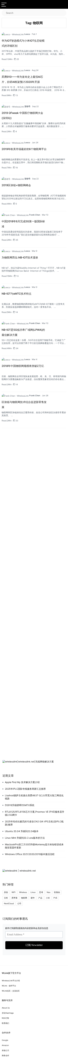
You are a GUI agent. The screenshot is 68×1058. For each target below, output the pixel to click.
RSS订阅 (5, 1018)
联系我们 (5, 1023)
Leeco (27, 34)
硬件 (33, 898)
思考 (41, 892)
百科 (6, 898)
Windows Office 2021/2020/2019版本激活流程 (29, 854)
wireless (23, 892)
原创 (6, 892)
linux (33, 892)
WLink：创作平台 (9, 986)
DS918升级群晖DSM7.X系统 (19, 805)
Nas (48, 892)
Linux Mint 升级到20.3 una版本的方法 (25, 837)
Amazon (5, 1045)
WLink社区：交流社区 (11, 991)
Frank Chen (34, 215)
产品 (40, 898)
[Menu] (4, 4)
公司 (19, 903)
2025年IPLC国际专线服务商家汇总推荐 (25, 788)
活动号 (27, 106)
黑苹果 (14, 898)
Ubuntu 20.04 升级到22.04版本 (21, 831)
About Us (6, 1008)
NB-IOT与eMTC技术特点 (16, 293)
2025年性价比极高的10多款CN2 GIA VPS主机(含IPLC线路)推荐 (34, 823)
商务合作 (5, 1055)
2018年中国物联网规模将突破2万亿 (23, 366)
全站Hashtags (8, 1013)
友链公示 (5, 1050)
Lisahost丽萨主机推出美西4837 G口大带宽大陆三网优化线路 (34, 797)
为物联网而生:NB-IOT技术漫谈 (20, 257)
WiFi (14, 892)
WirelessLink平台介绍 (11, 980)
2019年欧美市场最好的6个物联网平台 (24, 149)
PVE (55, 898)
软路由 (57, 892)
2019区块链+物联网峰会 (16, 185)
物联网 (24, 898)
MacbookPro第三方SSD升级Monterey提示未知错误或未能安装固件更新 (34, 846)
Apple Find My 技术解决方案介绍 (22, 782)
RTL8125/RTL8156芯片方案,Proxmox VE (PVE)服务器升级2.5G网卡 (34, 813)
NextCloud (9, 903)
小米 (48, 898)
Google (5, 1040)
